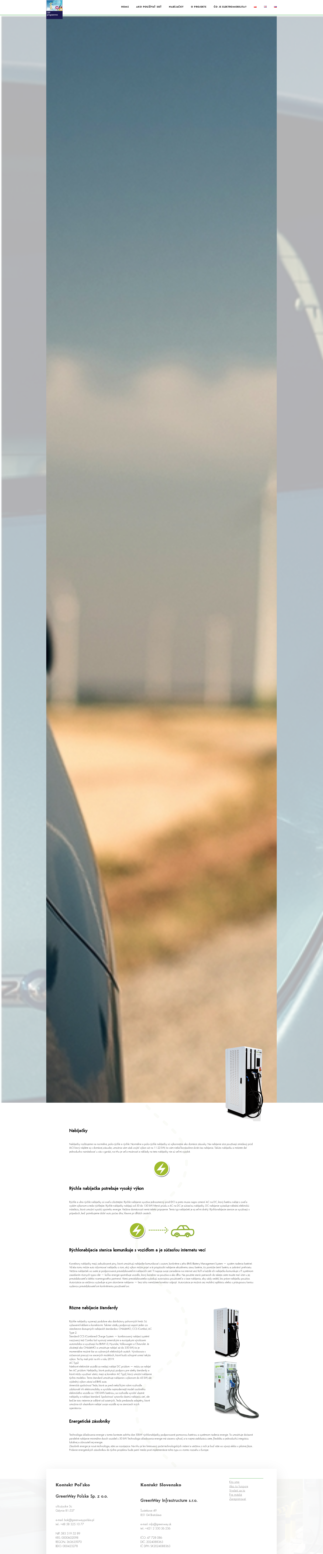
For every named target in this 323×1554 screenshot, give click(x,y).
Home (125, 7)
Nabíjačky (176, 7)
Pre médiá (235, 1499)
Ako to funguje (238, 1490)
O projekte (198, 7)
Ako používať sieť (149, 7)
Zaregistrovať (237, 1503)
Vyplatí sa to (237, 1494)
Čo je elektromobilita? (230, 7)
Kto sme (234, 1486)
